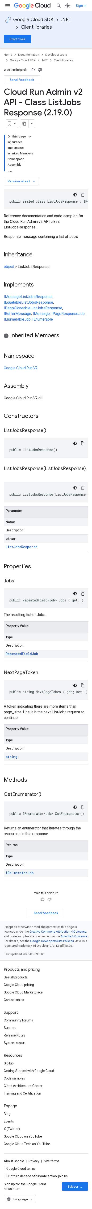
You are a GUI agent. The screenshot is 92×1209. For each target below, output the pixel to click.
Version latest (22, 181)
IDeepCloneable (17, 308)
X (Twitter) (12, 1129)
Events (9, 1121)
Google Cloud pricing (19, 985)
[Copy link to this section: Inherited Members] (64, 336)
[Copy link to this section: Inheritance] (37, 255)
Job (81, 313)
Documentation (28, 54)
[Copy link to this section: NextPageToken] (43, 673)
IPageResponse (64, 313)
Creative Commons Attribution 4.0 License (57, 931)
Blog (7, 1114)
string (11, 756)
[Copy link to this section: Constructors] (44, 416)
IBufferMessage (17, 313)
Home (8, 54)
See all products (16, 977)
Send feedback (22, 80)
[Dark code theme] (75, 195)
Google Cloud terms (21, 1168)
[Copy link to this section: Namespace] (39, 356)
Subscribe (75, 1186)
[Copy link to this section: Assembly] (33, 386)
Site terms (51, 1161)
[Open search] (59, 5)
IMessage (12, 296)
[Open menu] (7, 5)
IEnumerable (14, 319)
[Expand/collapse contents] (30, 136)
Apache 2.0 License (74, 936)
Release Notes (14, 1035)
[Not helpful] (39, 69)
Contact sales (14, 1000)
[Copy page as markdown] (24, 124)
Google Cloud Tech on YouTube (27, 1144)
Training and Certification (22, 1093)
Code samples (14, 1078)
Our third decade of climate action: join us (37, 1176)
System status (14, 1043)
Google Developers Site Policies (52, 941)
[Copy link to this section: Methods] (33, 780)
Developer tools (56, 54)
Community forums (18, 1020)
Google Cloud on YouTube (23, 1136)
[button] (46, 336)
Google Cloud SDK (33, 20)
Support (10, 1028)
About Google (14, 1161)
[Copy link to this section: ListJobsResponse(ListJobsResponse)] (8, 475)
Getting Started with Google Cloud (29, 1071)
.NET (66, 20)
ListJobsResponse (37, 296)
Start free (17, 39)
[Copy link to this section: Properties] (37, 567)
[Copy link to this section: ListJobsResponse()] (51, 431)
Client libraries (36, 27)
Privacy (34, 1161)
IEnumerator (16, 873)
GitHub (9, 1063)
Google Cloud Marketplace (23, 992)
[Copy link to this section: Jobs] (19, 581)
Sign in (81, 6)
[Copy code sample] (82, 195)
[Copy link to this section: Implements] (38, 285)
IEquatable (12, 302)
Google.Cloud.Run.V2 (21, 368)
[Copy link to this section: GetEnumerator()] (46, 794)
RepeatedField (19, 654)
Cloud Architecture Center (23, 1086)
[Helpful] (32, 69)
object (9, 266)
